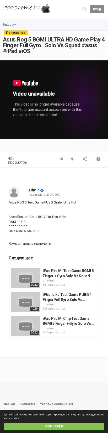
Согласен (54, 426)
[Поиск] (85, 9)
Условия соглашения (56, 404)
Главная (9, 404)
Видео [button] (8, 25)
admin (34, 190)
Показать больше (24, 231)
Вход (97, 9)
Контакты (27, 404)
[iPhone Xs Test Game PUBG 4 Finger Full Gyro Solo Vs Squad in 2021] (25, 302)
